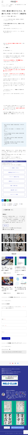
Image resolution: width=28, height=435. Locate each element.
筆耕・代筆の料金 (14, 185)
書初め (15, 205)
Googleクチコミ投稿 (14, 194)
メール (4, 325)
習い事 (9, 205)
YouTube (5, 229)
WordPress (9, 229)
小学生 (4, 205)
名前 (3, 319)
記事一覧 (5, 225)
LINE (13, 229)
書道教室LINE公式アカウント (14, 172)
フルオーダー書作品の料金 (14, 176)
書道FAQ (14, 16)
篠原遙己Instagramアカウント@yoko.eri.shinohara (11, 368)
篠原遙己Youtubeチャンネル (6, 370)
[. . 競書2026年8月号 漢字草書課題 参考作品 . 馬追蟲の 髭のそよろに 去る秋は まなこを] (20, 407)
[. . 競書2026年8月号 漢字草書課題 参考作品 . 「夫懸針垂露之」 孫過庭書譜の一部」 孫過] (8, 419)
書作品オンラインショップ (14, 181)
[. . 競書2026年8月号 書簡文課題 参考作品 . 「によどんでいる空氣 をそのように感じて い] (8, 407)
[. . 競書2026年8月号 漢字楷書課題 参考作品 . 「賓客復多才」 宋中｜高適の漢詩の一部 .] (20, 419)
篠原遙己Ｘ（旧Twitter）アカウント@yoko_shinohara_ (11, 371)
